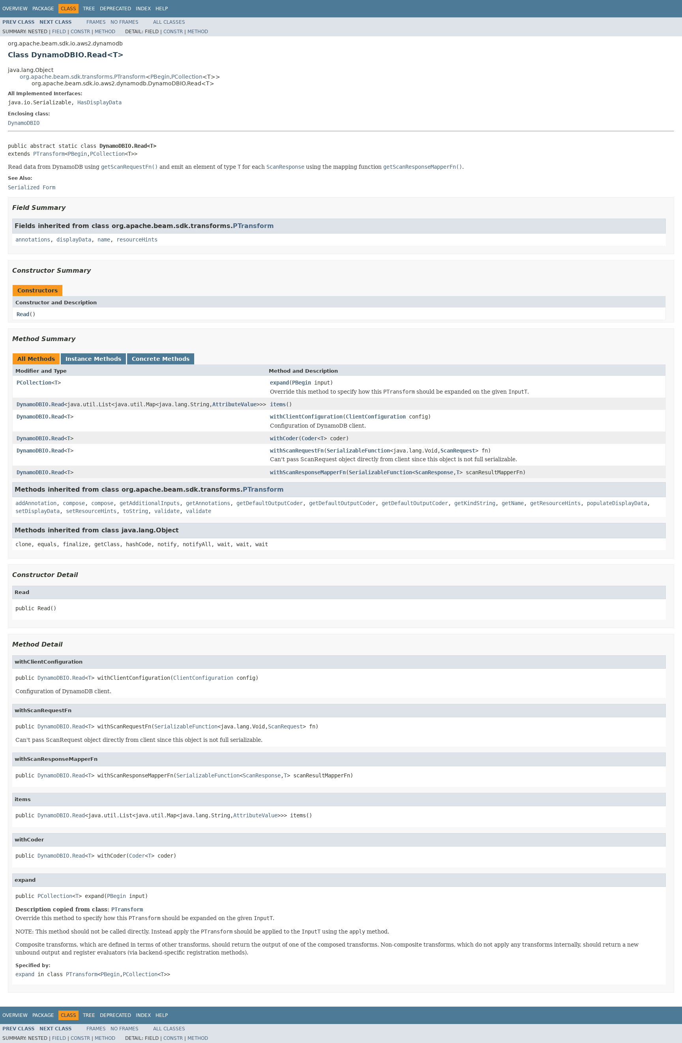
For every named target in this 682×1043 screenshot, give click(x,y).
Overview (15, 8)
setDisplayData (37, 511)
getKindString (474, 503)
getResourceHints (555, 503)
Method (105, 31)
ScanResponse (434, 472)
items (278, 404)
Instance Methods (93, 359)
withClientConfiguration (306, 416)
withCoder (284, 438)
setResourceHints (91, 511)
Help (162, 8)
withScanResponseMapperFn (308, 472)
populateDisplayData (617, 503)
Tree (89, 8)
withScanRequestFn (297, 450)
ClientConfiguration (376, 416)
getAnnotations (208, 503)
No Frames (125, 22)
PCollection (186, 77)
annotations (32, 239)
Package (43, 8)
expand (279, 382)
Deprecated (115, 8)
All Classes (169, 22)
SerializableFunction (358, 450)
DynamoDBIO (23, 123)
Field (59, 31)
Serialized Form (31, 187)
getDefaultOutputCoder (269, 503)
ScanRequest (457, 450)
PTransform (49, 154)
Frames (96, 22)
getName (513, 503)
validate (167, 511)
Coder (309, 438)
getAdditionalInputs (150, 503)
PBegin (160, 77)
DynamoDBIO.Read (40, 404)
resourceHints (136, 239)
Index (143, 8)
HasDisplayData (99, 102)
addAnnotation (35, 503)
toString (135, 511)
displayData (73, 239)
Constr (80, 31)
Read (23, 314)
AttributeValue (234, 404)
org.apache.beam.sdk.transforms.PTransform (83, 77)
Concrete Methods (160, 359)
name (103, 239)
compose (74, 503)
